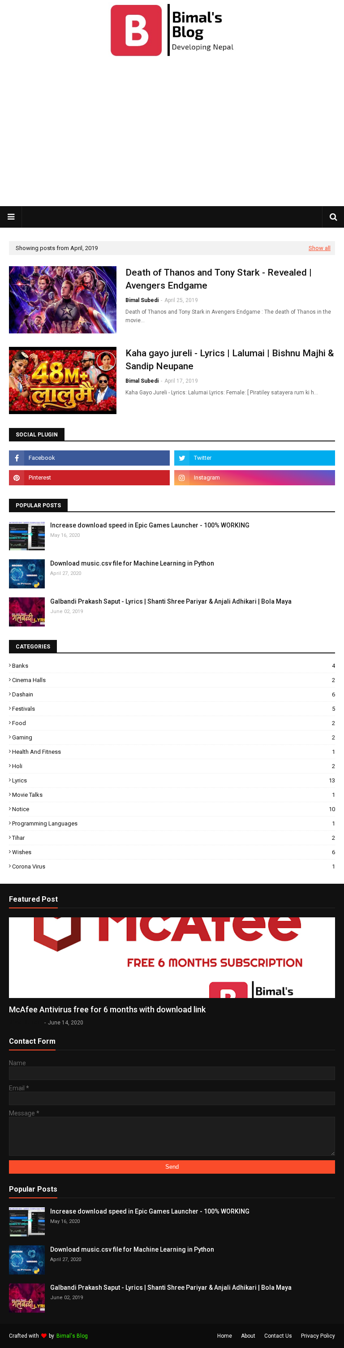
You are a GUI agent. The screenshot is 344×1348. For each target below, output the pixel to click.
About (248, 1336)
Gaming (173, 737)
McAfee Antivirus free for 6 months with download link (107, 1009)
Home (224, 1336)
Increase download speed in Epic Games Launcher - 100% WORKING (149, 525)
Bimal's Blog (72, 1336)
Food (173, 723)
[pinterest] (89, 477)
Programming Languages (173, 823)
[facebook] (89, 458)
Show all (320, 248)
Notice (173, 809)
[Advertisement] (176, 133)
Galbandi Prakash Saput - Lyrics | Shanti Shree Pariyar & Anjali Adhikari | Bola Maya (171, 601)
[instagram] (254, 477)
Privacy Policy (318, 1336)
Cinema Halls (173, 680)
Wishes (173, 852)
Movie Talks (173, 794)
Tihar (173, 837)
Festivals (173, 708)
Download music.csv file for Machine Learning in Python (132, 563)
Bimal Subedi (142, 300)
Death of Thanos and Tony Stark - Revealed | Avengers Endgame (218, 279)
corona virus (173, 866)
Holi (173, 766)
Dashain (173, 694)
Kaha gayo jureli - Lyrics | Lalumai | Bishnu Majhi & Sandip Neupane (229, 360)
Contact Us (278, 1336)
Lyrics (173, 780)
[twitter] (254, 458)
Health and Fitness (173, 751)
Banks (173, 665)
